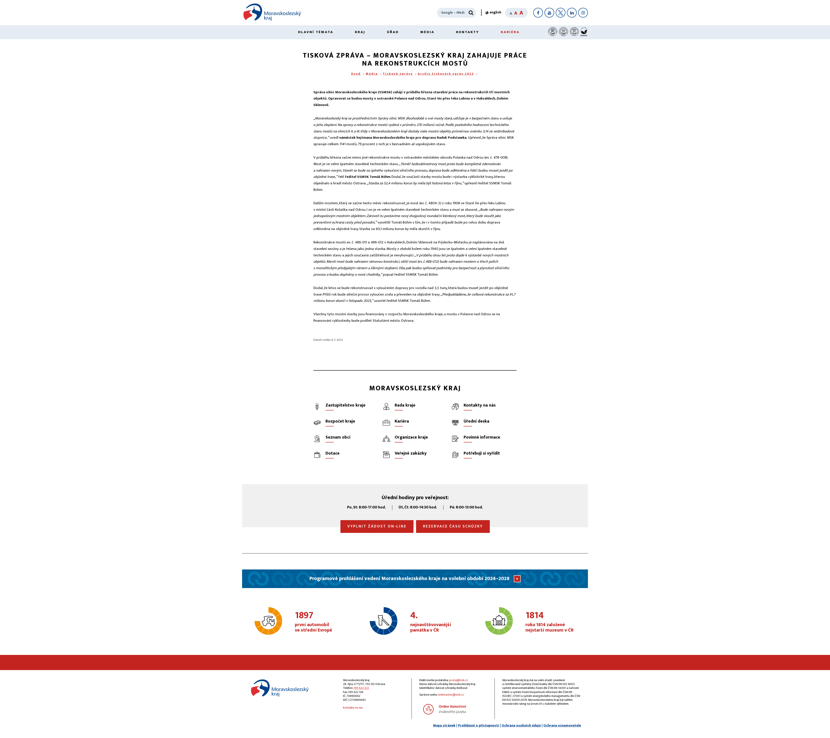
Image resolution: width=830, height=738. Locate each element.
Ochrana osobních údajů (521, 725)
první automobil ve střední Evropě (313, 622)
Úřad (393, 32)
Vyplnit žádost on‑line (377, 526)
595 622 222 (361, 687)
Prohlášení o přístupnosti (478, 725)
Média (427, 32)
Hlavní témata (315, 32)
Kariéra (510, 32)
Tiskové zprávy (398, 73)
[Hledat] (471, 13)
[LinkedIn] (572, 13)
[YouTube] (549, 13)
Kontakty (467, 32)
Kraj (360, 32)
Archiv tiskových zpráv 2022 (446, 73)
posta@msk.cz (458, 680)
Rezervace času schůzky (453, 526)
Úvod (356, 73)
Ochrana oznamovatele (562, 725)
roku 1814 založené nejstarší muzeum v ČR (549, 622)
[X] (560, 13)
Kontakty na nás (353, 707)
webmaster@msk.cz (451, 694)
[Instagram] (583, 13)
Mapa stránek (444, 725)
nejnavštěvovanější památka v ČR (430, 622)
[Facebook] (538, 13)
